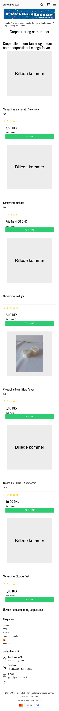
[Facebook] (4, 683)
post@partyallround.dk (18, 677)
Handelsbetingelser (11, 636)
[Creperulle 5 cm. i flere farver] (29, 358)
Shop (5, 628)
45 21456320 (26, 669)
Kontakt (6, 632)
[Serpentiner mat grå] (29, 264)
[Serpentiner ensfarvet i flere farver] (29, 77)
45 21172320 (13, 669)
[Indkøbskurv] (48, 5)
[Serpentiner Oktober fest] (29, 545)
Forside (6, 625)
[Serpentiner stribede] (29, 171)
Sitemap (6, 643)
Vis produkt (29, 136)
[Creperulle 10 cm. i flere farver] (29, 451)
